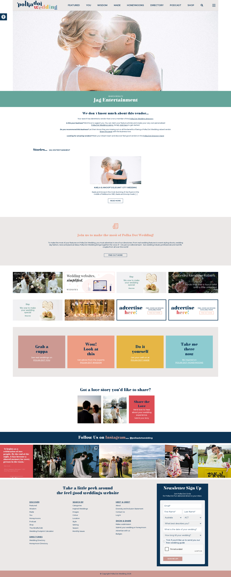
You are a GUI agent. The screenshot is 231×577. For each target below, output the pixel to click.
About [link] (118, 506)
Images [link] (76, 512)
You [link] (88, 5)
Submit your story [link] (141, 418)
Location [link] (76, 518)
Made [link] (117, 5)
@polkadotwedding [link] (141, 438)
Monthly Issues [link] (79, 531)
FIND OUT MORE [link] (115, 255)
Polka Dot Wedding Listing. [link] (102, 125)
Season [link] (75, 528)
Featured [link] (74, 5)
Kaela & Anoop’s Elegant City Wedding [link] (115, 187)
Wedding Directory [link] (37, 540)
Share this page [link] (106, 132)
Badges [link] (119, 534)
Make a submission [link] (123, 524)
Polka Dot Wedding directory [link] (141, 119)
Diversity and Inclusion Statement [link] (129, 509)
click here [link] (124, 125)
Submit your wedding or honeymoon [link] (131, 527)
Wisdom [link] (102, 5)
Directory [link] (156, 5)
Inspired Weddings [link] (80, 509)
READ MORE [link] (115, 201)
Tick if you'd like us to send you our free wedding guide (183, 541)
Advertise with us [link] (123, 531)
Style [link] (75, 522)
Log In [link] (118, 515)
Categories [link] (77, 506)
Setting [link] (76, 525)
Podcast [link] (175, 5)
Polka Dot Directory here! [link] (153, 136)
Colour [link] (75, 515)
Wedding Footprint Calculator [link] (41, 531)
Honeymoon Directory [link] (38, 543)
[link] (3, 16)
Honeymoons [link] (135, 5)
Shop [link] (191, 5)
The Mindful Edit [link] (36, 528)
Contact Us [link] (120, 512)
